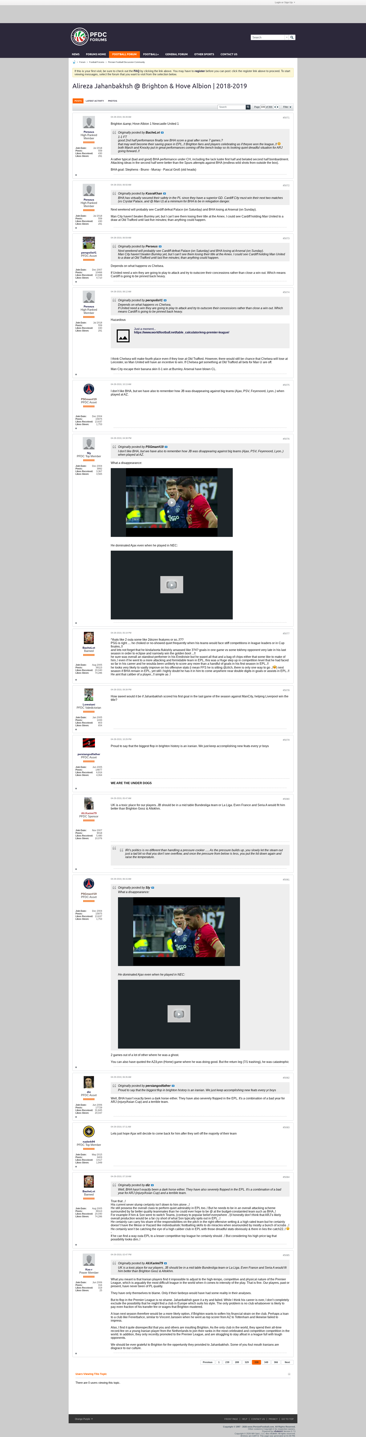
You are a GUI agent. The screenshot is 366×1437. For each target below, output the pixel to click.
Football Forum (124, 54)
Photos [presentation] (112, 101)
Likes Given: (82, 156)
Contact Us (229, 54)
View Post (162, 133)
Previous (208, 1362)
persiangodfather (89, 754)
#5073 (286, 238)
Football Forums (96, 62)
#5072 (286, 185)
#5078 (286, 690)
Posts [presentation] (78, 101)
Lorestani (89, 704)
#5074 (286, 292)
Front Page (231, 1419)
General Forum (176, 54)
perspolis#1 (88, 252)
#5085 (286, 1255)
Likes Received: (84, 153)
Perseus (89, 131)
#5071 (286, 117)
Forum (82, 62)
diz (89, 1091)
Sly (89, 453)
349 (266, 1362)
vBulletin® (278, 1431)
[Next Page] (277, 107)
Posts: (79, 150)
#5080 (286, 799)
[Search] (292, 37)
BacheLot (89, 647)
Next (287, 1362)
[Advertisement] (183, 14)
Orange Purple (83, 1419)
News (75, 54)
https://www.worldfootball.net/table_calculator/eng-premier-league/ (181, 332)
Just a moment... (145, 329)
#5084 (286, 1177)
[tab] (78, 100)
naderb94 (89, 1141)
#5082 (286, 1077)
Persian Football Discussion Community (126, 62)
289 (237, 1362)
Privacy (273, 1419)
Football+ (151, 54)
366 (276, 1362)
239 (227, 1362)
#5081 (286, 879)
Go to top (288, 1419)
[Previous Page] (275, 107)
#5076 (286, 439)
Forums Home (96, 54)
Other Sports (204, 54)
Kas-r (88, 1269)
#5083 (286, 1127)
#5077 (286, 633)
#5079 (286, 740)
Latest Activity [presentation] (95, 101)
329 (247, 1362)
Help (244, 1419)
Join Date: (81, 148)
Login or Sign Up (284, 2)
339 (256, 1362)
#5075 (286, 385)
